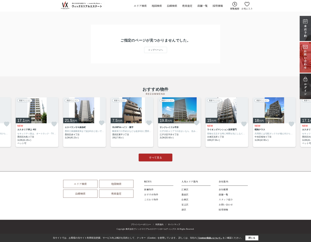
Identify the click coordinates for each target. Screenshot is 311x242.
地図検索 (157, 6)
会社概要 (223, 189)
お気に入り (247, 8)
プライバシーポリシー (141, 224)
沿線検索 (172, 6)
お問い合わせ (226, 204)
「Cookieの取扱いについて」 (210, 238)
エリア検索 (140, 6)
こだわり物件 (151, 199)
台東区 (185, 199)
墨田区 (185, 194)
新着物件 (149, 189)
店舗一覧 (202, 6)
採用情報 (218, 6)
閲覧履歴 (234, 8)
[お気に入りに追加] (6, 124)
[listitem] (84, 122)
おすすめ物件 (151, 194)
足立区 (185, 204)
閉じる (251, 237)
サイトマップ (174, 224)
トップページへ (155, 50)
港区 (183, 209)
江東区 (185, 189)
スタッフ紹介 (226, 199)
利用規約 (160, 224)
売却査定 (187, 6)
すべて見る (155, 157)
